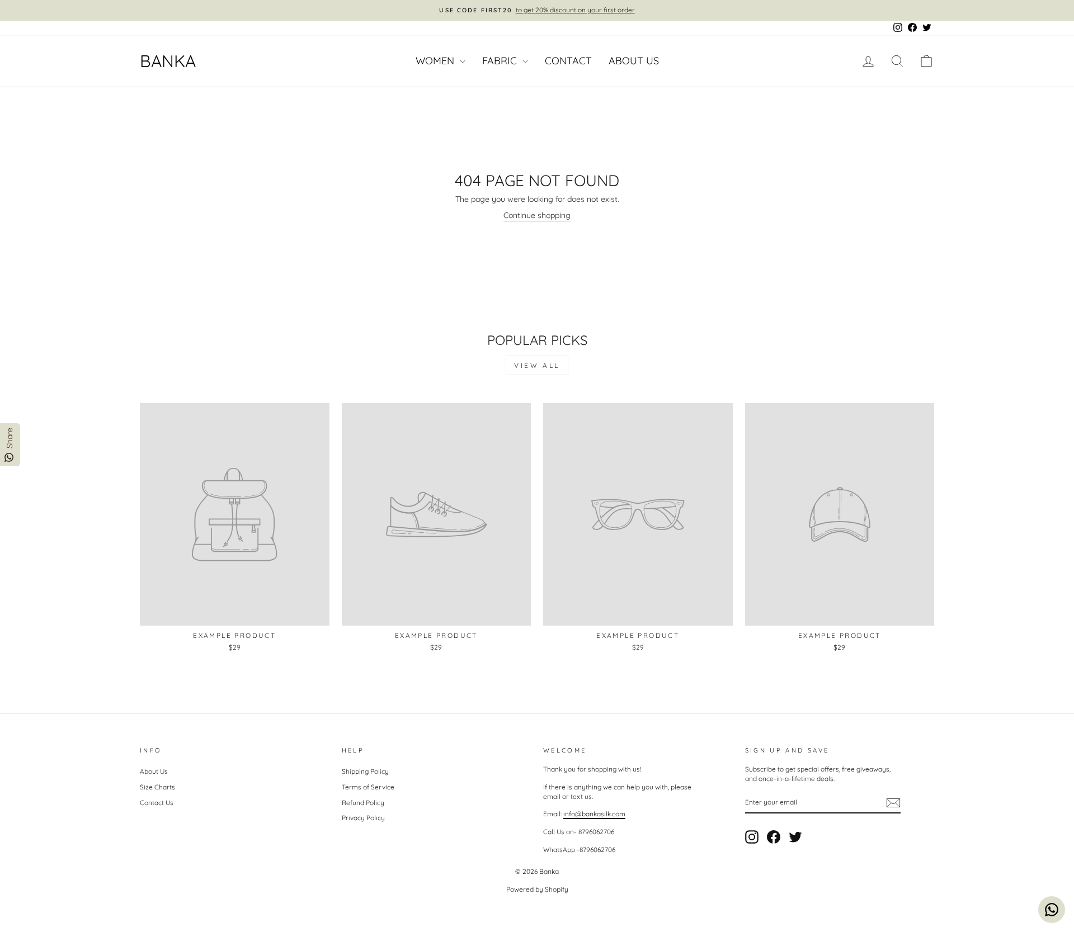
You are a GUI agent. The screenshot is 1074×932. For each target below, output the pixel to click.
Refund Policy (363, 802)
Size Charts (157, 787)
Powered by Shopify (537, 889)
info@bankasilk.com (594, 814)
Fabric (501, 60)
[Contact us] (1051, 909)
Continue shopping (537, 215)
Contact (568, 60)
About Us (634, 60)
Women (436, 60)
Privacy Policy (363, 817)
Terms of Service (368, 787)
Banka (168, 61)
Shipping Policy (365, 771)
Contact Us (156, 802)
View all (537, 365)
